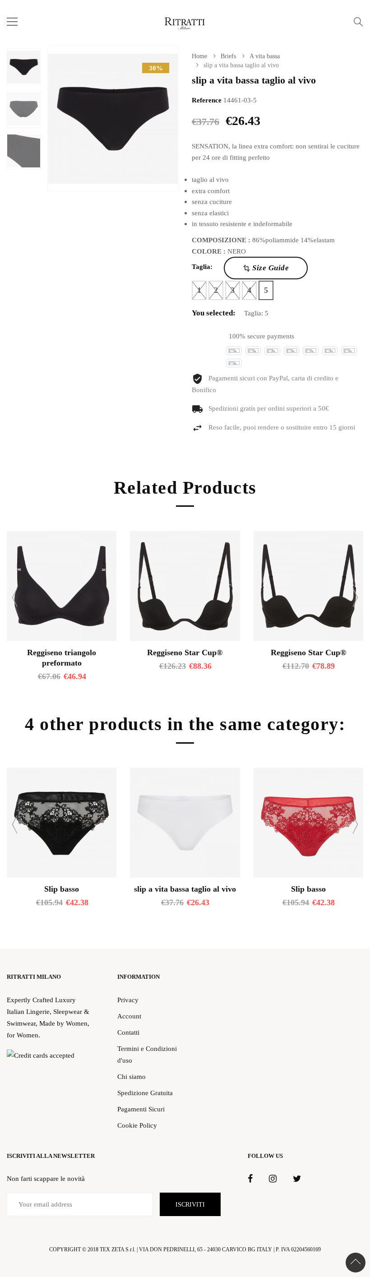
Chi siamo (131, 1076)
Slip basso (61, 888)
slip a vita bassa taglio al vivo (185, 888)
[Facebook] (250, 1179)
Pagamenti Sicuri (141, 1109)
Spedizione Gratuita (145, 1093)
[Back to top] (355, 1262)
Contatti (128, 1032)
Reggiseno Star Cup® (184, 652)
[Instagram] (273, 1179)
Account (129, 1016)
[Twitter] (297, 1179)
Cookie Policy (137, 1125)
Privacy (128, 1000)
